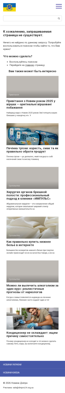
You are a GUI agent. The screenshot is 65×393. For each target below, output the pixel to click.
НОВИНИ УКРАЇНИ (12, 364)
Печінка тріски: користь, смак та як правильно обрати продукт (32, 149)
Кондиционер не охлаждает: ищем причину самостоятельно (32, 334)
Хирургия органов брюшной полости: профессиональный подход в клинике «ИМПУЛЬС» (28, 195)
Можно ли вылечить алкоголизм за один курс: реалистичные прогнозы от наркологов (32, 289)
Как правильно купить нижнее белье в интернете (28, 243)
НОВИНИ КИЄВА (11, 372)
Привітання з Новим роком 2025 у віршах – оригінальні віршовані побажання (30, 104)
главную (29, 65)
